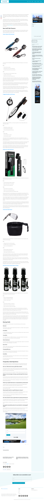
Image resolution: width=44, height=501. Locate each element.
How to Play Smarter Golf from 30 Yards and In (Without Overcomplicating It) (37, 68)
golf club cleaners (10, 25)
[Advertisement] (22, 7)
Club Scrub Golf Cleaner (7, 209)
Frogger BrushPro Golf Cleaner (9, 94)
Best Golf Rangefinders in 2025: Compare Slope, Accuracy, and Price (37, 64)
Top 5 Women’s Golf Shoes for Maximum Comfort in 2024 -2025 (37, 81)
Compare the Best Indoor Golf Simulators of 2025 (37, 61)
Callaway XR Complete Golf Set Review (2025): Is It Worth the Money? (37, 52)
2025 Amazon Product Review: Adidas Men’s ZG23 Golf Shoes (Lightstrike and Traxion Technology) (37, 78)
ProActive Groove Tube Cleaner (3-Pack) (10, 265)
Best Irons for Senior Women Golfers (37, 59)
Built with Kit (16, 437)
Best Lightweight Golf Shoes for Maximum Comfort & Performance (37, 75)
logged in (7, 463)
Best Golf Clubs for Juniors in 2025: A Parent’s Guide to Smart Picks (9, 455)
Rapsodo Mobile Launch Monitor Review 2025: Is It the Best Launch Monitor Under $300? (22, 455)
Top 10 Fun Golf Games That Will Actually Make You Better (37, 66)
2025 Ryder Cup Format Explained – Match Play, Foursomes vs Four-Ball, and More (37, 56)
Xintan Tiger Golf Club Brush (8, 34)
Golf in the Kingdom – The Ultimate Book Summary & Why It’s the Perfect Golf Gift (37, 72)
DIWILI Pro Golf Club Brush (8, 149)
